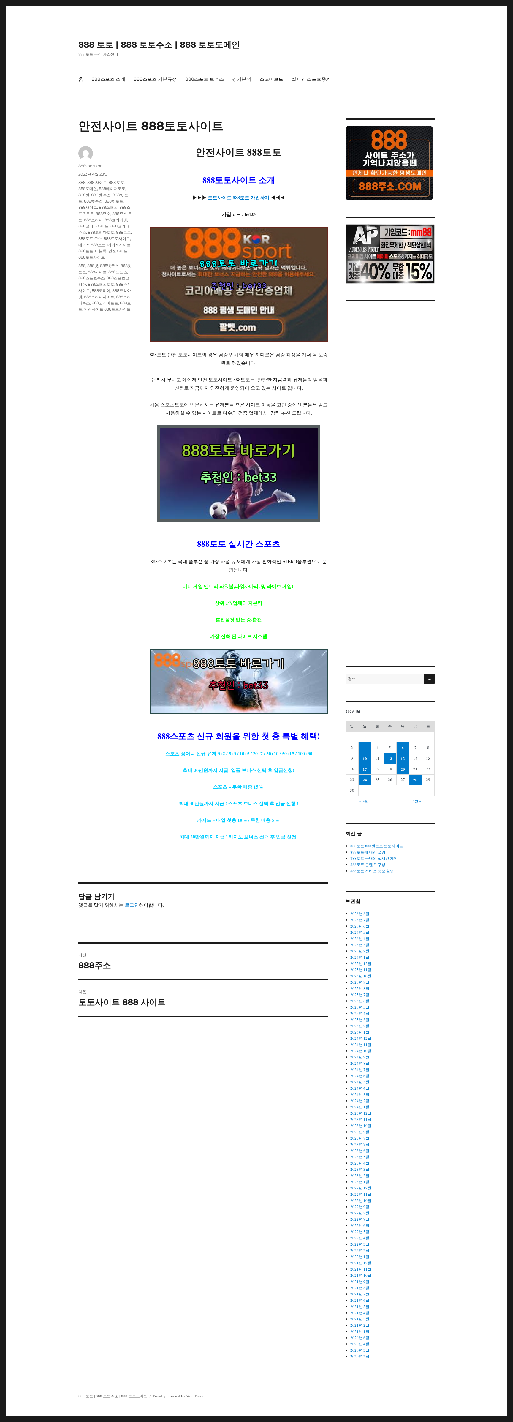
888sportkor (90, 165)
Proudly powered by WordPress (178, 1396)
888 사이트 (97, 182)
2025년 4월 (359, 1013)
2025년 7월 (359, 994)
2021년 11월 (360, 1269)
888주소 (103, 213)
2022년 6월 (359, 1225)
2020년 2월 (359, 1356)
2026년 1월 (359, 957)
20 (403, 769)
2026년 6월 (359, 926)
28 (415, 780)
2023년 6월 (359, 1150)
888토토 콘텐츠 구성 (367, 864)
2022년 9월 (359, 1206)
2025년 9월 (359, 982)
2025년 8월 (359, 988)
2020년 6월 (359, 1337)
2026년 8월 (359, 913)
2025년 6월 (359, 1001)
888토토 (123, 232)
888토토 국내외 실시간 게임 (374, 858)
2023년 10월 (360, 1125)
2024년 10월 (360, 1050)
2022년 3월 (359, 1244)
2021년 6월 (359, 1300)
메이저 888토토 (92, 244)
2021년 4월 (359, 1312)
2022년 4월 (359, 1238)
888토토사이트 (117, 238)
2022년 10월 (360, 1200)
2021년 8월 (359, 1287)
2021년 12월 (360, 1262)
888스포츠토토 (101, 284)
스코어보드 (271, 79)
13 (403, 758)
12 (390, 758)
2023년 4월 (359, 1163)
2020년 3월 (359, 1350)
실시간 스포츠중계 (311, 79)
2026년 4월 (359, 938)
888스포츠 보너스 (204, 79)
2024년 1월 (359, 1107)
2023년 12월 (360, 1113)
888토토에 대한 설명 (367, 852)
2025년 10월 (360, 976)
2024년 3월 (359, 1094)
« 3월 (363, 801)
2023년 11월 (360, 1119)
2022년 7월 (359, 1219)
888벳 (83, 194)
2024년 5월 (359, 1082)
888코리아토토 (101, 232)
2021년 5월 (359, 1306)
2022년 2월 (359, 1250)
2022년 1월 (359, 1256)
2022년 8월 (359, 1213)
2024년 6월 (359, 1075)
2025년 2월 (359, 1025)
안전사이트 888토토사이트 (107, 309)
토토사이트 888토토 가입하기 (239, 197)
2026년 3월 (359, 944)
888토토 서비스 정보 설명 (372, 870)
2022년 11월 (360, 1194)
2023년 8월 (359, 1138)
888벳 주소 (101, 194)
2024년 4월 (359, 1088)
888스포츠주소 (91, 278)
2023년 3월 (359, 1169)
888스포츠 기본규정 (155, 79)
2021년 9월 (359, 1281)
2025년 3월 (359, 1019)
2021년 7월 (359, 1294)
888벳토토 (113, 201)
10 (365, 758)
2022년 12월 (360, 1188)
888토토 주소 (90, 238)
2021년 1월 (359, 1331)
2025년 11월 (360, 969)
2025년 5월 (359, 1007)
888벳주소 (93, 201)
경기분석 (241, 79)
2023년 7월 (359, 1144)
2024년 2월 (359, 1100)
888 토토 (116, 182)
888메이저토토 (112, 188)
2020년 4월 (359, 1344)
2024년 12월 (360, 1038)
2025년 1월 (359, 1032)
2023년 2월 (359, 1175)
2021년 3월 (359, 1319)
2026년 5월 (359, 932)
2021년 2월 (359, 1325)
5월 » (416, 801)
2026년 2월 (359, 951)
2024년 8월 (359, 1063)
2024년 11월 (360, 1044)
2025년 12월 (360, 963)
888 (82, 182)
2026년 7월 (359, 919)
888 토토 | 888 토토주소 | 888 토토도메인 (159, 45)
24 (365, 780)
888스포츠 (108, 207)
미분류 (101, 251)
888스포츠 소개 (108, 79)
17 (365, 769)
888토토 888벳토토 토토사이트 (376, 846)
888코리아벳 (115, 219)
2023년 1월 (359, 1181)
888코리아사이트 (93, 226)
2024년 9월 (359, 1057)
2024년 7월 (359, 1069)
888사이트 (87, 207)
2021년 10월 (360, 1275)
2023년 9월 (359, 1132)
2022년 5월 (359, 1231)
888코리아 (93, 219)
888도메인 (87, 188)
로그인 (132, 905)
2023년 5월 (359, 1156)
